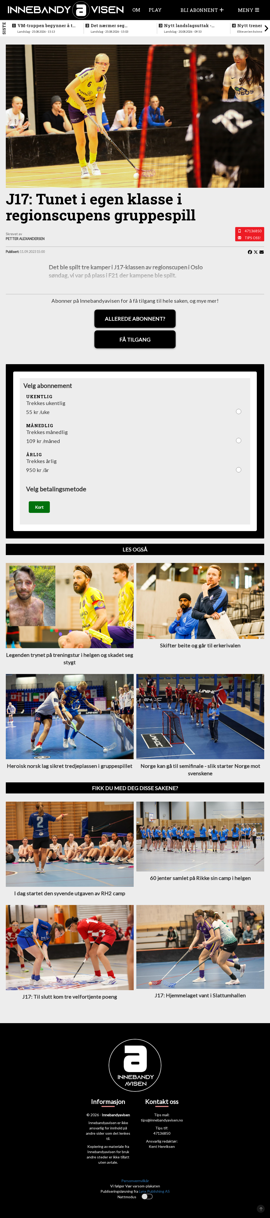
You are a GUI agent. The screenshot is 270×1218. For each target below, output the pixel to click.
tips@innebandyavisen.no (162, 1120)
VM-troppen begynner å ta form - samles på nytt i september (46, 25)
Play (155, 10)
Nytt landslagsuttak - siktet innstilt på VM (187, 25)
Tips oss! (253, 238)
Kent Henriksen (162, 1146)
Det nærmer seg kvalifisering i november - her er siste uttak (119, 25)
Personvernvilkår (135, 1180)
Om (136, 10)
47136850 (253, 231)
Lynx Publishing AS (154, 1191)
